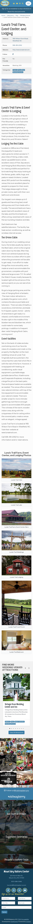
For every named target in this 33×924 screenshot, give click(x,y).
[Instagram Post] (8, 746)
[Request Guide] (17, 3)
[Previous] (25, 668)
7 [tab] (21, 728)
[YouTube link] (25, 890)
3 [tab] (14, 728)
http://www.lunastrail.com (21, 50)
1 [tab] (10, 728)
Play (17, 15)
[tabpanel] (16, 700)
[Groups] (13, 3)
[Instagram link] (13, 890)
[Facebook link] (8, 890)
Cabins (15, 70)
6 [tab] (19, 728)
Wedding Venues (25, 15)
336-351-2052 (17, 45)
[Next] (29, 668)
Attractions (10, 15)
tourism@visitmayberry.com (16, 885)
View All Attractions (16, 732)
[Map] (20, 3)
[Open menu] (28, 3)
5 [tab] (17, 728)
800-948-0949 (16, 881)
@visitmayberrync (21, 790)
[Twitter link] (19, 890)
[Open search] (22, 3)
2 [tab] (12, 728)
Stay (23, 70)
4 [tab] (15, 728)
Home (3, 15)
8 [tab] (23, 728)
